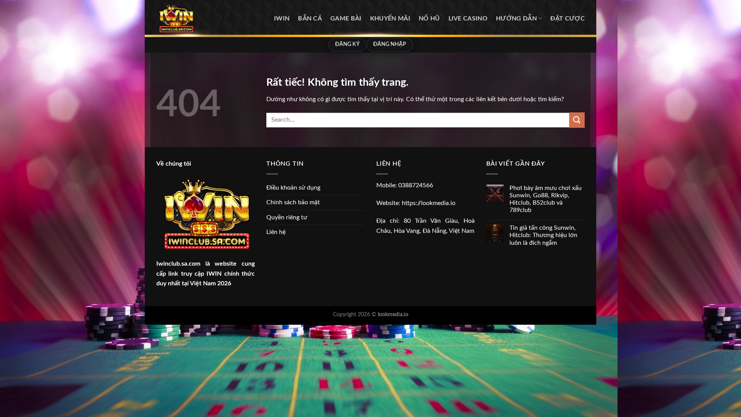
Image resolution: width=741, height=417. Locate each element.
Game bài (346, 18)
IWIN (281, 18)
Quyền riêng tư (286, 217)
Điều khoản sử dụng (293, 188)
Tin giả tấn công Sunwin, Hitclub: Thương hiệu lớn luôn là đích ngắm (543, 235)
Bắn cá (310, 18)
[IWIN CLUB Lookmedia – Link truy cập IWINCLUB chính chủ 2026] (195, 18)
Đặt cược (567, 18)
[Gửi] (577, 119)
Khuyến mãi (390, 18)
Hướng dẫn (516, 18)
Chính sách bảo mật (293, 202)
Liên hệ (276, 232)
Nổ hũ (429, 18)
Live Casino (468, 18)
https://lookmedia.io (428, 203)
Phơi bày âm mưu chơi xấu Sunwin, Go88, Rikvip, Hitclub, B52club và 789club (545, 199)
